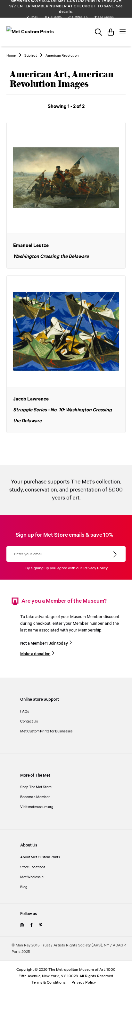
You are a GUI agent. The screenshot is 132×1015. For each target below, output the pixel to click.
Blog (24, 887)
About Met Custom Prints (40, 857)
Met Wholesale (32, 877)
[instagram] (22, 925)
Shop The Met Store (36, 787)
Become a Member (35, 797)
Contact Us (29, 721)
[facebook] (31, 925)
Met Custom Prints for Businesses (46, 731)
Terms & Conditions (48, 982)
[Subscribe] (115, 554)
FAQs (24, 711)
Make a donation (35, 654)
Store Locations (32, 867)
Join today (58, 643)
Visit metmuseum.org (37, 807)
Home (11, 55)
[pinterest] (40, 925)
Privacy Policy (95, 568)
